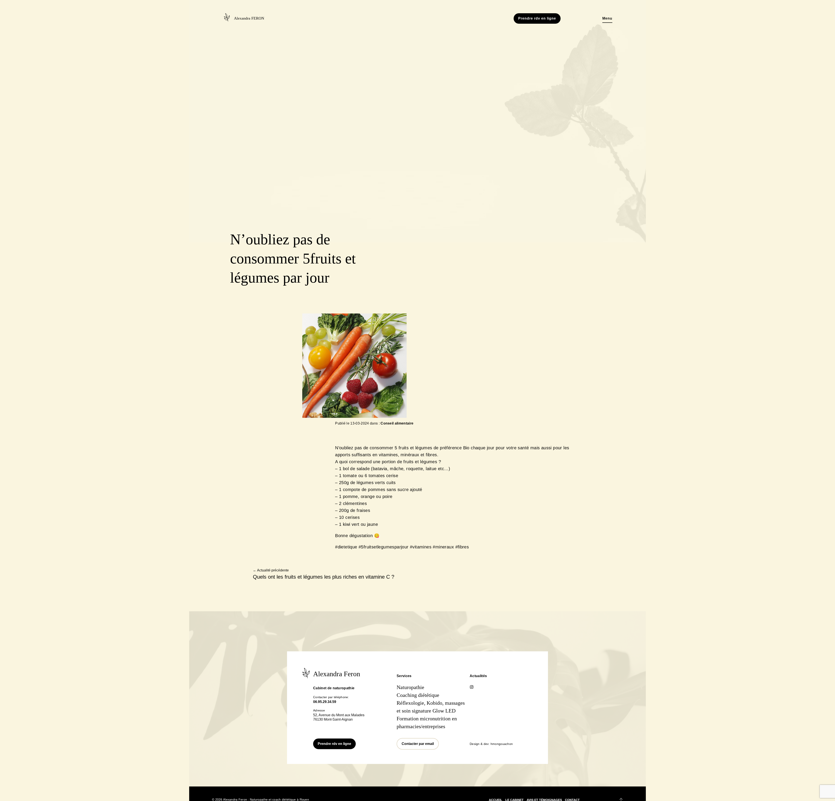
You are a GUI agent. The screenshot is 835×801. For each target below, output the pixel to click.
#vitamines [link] (420, 549)
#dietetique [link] (346, 549)
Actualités (478, 679)
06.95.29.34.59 (324, 704)
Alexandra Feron (336, 677)
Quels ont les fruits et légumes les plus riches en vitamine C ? (323, 580)
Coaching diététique (418, 698)
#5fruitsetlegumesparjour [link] (384, 549)
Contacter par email (418, 746)
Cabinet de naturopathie (333, 691)
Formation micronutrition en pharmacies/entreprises (427, 725)
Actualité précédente (271, 573)
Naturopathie (410, 690)
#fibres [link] (462, 549)
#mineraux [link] (443, 549)
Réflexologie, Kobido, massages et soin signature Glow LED (431, 709)
